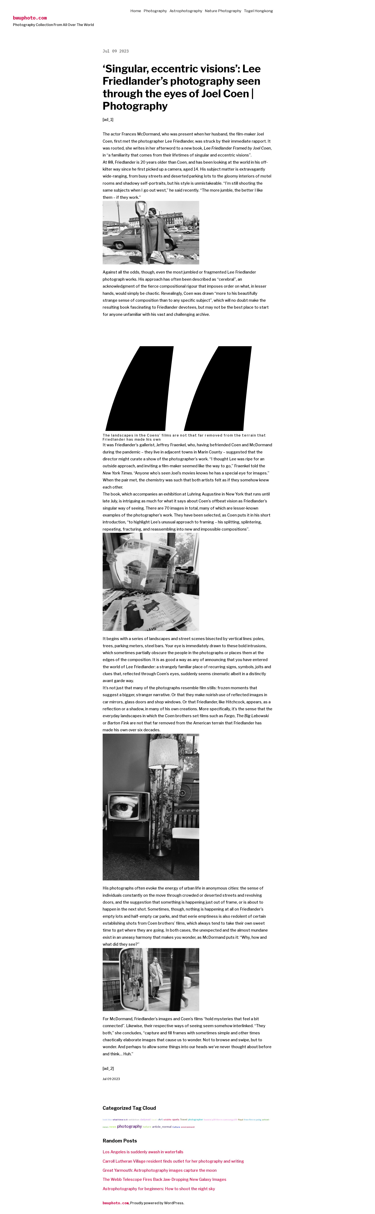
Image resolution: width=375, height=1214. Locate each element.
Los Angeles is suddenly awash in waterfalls (143, 1152)
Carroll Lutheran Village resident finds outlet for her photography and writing (173, 1161)
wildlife (167, 1119)
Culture (176, 1127)
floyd (240, 1119)
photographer (195, 1119)
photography (129, 1126)
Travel (183, 1119)
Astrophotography (185, 11)
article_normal (161, 1126)
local (154, 1119)
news (112, 1126)
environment (188, 1127)
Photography (155, 11)
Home (135, 11)
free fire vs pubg (252, 1119)
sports (175, 1119)
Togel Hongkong (258, 11)
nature (147, 1126)
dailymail (145, 1119)
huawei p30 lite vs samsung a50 (220, 1119)
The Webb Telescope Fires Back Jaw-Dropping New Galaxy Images (164, 1179)
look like (107, 1119)
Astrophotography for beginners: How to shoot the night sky (159, 1188)
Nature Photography (223, 11)
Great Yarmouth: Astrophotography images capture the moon (160, 1170)
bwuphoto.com (30, 18)
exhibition (133, 1119)
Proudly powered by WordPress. (157, 1203)
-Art (160, 1119)
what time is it (120, 1119)
